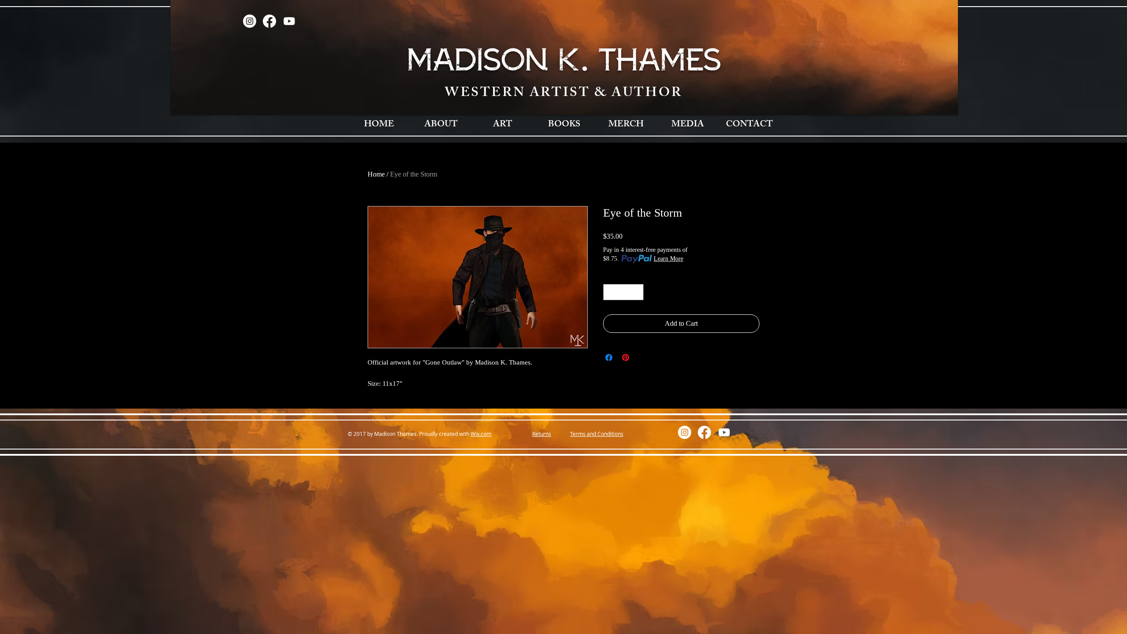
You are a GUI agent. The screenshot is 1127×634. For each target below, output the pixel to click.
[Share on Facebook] (609, 357)
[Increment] (636, 292)
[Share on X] (642, 357)
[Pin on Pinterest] (625, 357)
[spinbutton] (623, 292)
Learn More (668, 258)
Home (376, 174)
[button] (440, 125)
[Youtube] (289, 21)
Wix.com (481, 433)
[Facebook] (269, 21)
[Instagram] (249, 21)
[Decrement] (609, 292)
